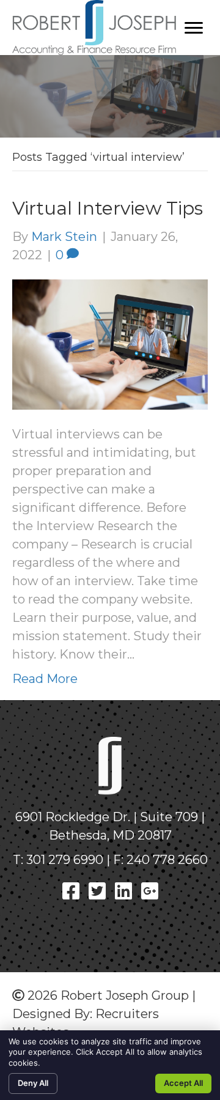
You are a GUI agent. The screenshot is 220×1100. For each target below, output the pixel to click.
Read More (45, 678)
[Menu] (194, 28)
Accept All (183, 1083)
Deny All (33, 1083)
